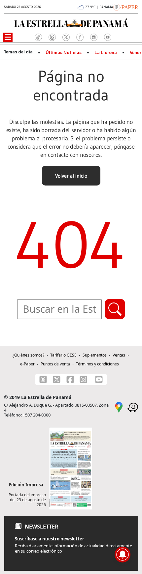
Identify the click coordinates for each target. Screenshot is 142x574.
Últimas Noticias (64, 52)
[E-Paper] (125, 6)
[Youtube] (99, 379)
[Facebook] (70, 379)
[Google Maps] (119, 407)
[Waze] (132, 407)
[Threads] (43, 379)
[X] (56, 379)
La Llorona (105, 52)
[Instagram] (83, 379)
